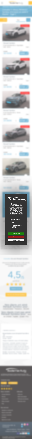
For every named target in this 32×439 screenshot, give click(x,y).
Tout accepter (16, 233)
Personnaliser (16, 240)
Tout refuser (16, 237)
